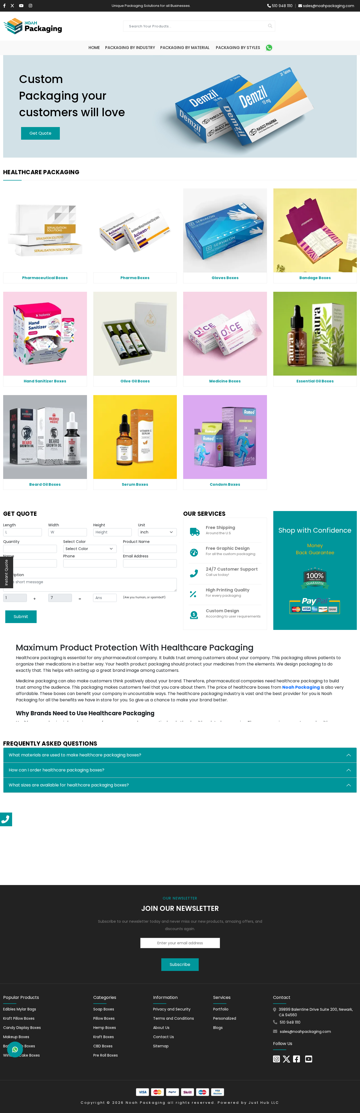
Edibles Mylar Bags (19, 1009)
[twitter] (286, 1059)
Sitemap (161, 1046)
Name (8, 556)
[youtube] (309, 1060)
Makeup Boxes (16, 1036)
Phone (69, 556)
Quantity (11, 541)
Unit (141, 525)
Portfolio (220, 1009)
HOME (94, 47)
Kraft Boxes (103, 1036)
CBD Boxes (103, 1046)
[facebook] (296, 1060)
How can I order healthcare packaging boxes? (56, 770)
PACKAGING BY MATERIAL (185, 47)
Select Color (74, 541)
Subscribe (180, 964)
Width (53, 525)
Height (99, 525)
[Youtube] (21, 6)
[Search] (270, 26)
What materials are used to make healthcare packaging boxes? (75, 755)
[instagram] (30, 6)
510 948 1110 (282, 5)
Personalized (224, 1018)
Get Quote (40, 133)
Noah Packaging (146, 1102)
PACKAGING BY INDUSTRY (130, 47)
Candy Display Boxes (22, 1027)
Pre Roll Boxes (105, 1055)
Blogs (218, 1027)
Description (13, 574)
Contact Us (163, 1036)
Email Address (135, 556)
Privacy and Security (172, 1009)
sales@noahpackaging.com (328, 5)
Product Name (136, 541)
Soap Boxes (103, 1009)
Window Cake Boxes (21, 1055)
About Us (161, 1027)
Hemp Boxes (104, 1027)
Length (9, 525)
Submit (21, 617)
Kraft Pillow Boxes (19, 1018)
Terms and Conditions (173, 1018)
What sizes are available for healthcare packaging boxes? (69, 785)
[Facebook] (4, 6)
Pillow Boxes (104, 1018)
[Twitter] (12, 6)
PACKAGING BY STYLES (238, 47)
